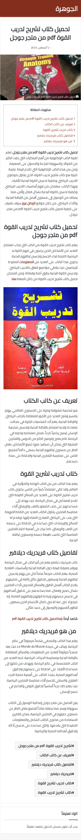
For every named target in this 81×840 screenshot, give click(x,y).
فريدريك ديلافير (61, 773)
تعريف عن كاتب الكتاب (59, 124)
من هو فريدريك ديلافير (59, 141)
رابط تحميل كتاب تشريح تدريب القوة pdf (37, 618)
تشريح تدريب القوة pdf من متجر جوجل (45, 745)
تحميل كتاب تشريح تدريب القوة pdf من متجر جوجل (43, 118)
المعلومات (26, 262)
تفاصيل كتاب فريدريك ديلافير (56, 135)
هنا (14, 279)
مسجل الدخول (52, 826)
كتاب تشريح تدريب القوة (55, 792)
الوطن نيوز (29, 203)
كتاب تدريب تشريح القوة (59, 130)
